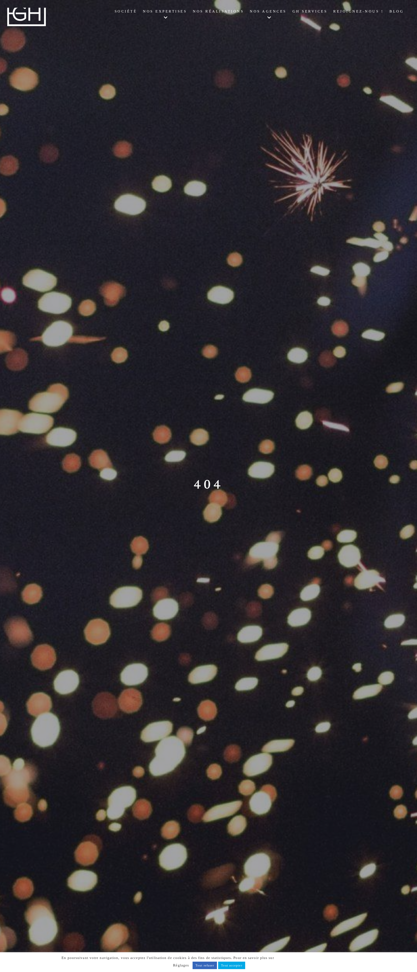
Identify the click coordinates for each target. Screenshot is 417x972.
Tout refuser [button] (204, 965)
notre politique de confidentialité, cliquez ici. (315, 958)
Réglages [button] (181, 965)
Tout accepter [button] (231, 965)
